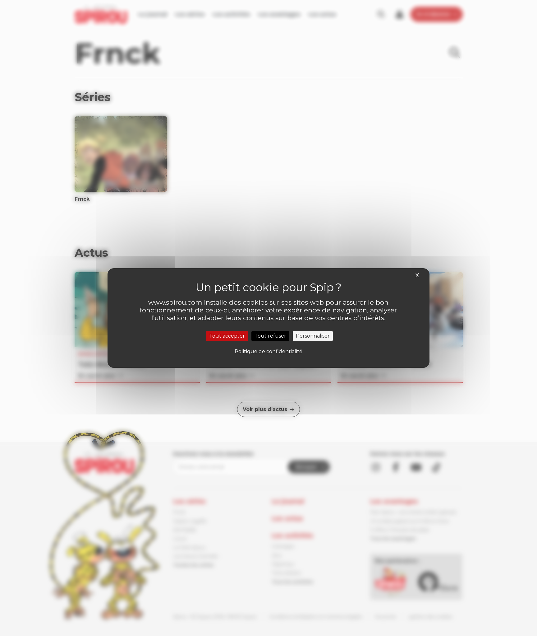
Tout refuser (270, 336)
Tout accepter (227, 336)
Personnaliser (313, 336)
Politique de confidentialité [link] (268, 351)
